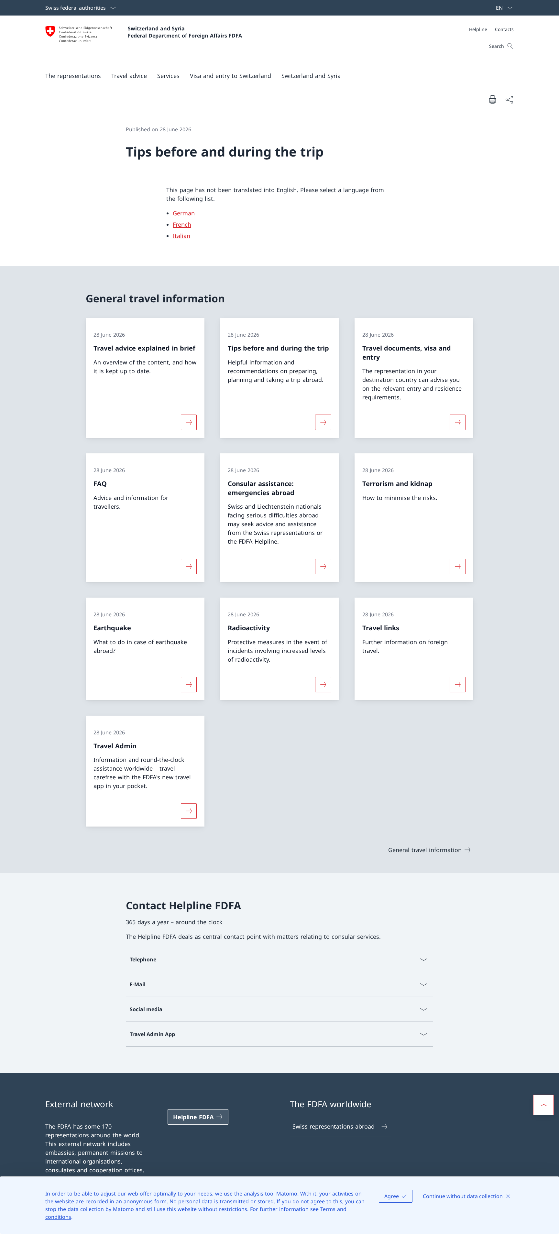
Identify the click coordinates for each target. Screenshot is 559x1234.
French (182, 224)
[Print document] (492, 99)
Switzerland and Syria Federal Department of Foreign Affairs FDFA (185, 32)
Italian (181, 236)
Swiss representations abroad (333, 1126)
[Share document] (509, 99)
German (184, 213)
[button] (129, 75)
